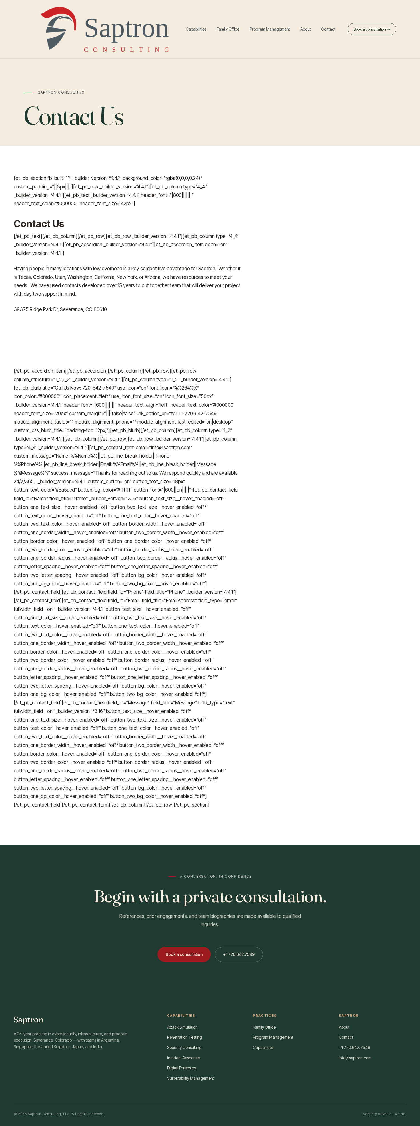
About (305, 29)
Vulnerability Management (190, 1078)
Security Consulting (184, 1047)
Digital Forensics (181, 1067)
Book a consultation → (372, 29)
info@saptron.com (355, 1057)
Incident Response (183, 1057)
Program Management (270, 29)
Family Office (228, 29)
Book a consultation (184, 954)
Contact (328, 29)
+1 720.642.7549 (239, 954)
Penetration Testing (184, 1037)
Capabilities (196, 29)
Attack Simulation (182, 1027)
